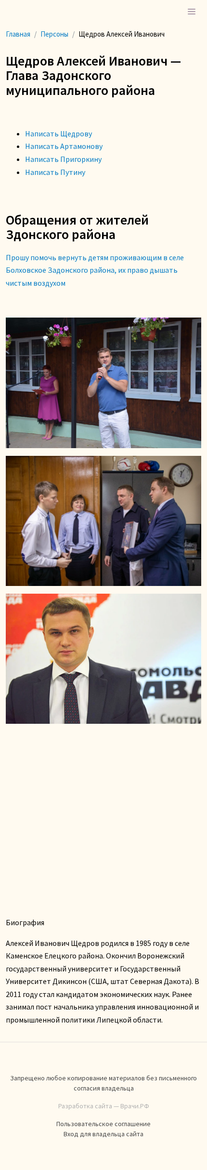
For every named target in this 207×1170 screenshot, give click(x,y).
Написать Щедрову (58, 133)
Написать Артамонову (64, 146)
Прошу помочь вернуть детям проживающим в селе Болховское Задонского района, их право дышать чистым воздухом (95, 270)
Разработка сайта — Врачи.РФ (103, 1106)
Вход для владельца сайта (103, 1134)
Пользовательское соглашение (103, 1123)
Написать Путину (55, 172)
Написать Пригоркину (63, 159)
